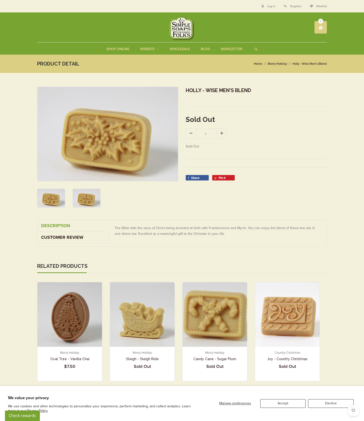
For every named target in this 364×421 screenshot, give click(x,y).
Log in (271, 6)
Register (296, 6)
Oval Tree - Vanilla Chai (69, 359)
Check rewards (22, 415)
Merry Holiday (277, 64)
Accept (283, 403)
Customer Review (62, 237)
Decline (331, 403)
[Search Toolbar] (255, 49)
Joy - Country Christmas (287, 359)
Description (55, 225)
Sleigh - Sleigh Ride (142, 359)
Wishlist (321, 6)
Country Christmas (287, 353)
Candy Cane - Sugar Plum (214, 359)
